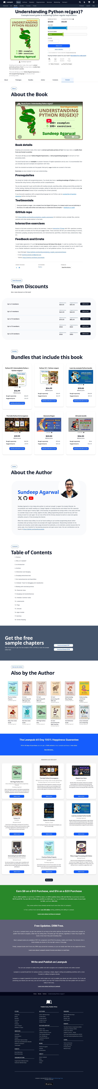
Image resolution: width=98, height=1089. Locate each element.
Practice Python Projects (49, 857)
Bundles (22, 5)
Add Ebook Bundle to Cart (17, 403)
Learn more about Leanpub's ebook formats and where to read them (49, 950)
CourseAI (17, 1034)
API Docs (41, 1039)
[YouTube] (31, 498)
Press (40, 1062)
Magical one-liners (81, 778)
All (11, 5)
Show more (49, 880)
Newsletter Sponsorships (21, 1039)
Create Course (43, 1020)
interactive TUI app (58, 228)
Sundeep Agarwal (26, 61)
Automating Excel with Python (17, 856)
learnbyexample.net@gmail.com (31, 255)
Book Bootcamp (19, 1054)
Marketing (57, 2)
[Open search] (80, 2)
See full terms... (49, 750)
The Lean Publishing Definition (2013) (73, 1034)
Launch (88, 5)
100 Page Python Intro (16, 782)
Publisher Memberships (21, 1062)
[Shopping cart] (89, 2)
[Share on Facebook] (19, 268)
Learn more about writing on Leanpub (49, 914)
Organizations (40, 2)
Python (40, 267)
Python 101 (17, 818)
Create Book (42, 1016)
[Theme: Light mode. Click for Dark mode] (84, 2)
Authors (24, 2)
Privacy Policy (67, 1046)
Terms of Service (68, 1043)
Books (15, 5)
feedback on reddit (69, 207)
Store (18, 2)
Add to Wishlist (59, 49)
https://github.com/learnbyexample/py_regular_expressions (35, 217)
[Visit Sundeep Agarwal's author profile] (69, 487)
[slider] (66, 28)
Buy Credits (67, 1016)
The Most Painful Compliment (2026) (73, 1027)
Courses (28, 5)
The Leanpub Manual (44, 1034)
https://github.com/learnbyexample (33, 529)
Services (49, 2)
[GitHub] (25, 498)
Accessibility (42, 1050)
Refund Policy (67, 1048)
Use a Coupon (18, 1025)
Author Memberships (44, 1014)
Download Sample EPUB (63, 649)
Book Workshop (19, 1052)
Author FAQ (42, 1028)
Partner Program (43, 1046)
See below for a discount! (78, 55)
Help (93, 5)
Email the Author (66, 267)
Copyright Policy (68, 1044)
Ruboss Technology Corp (57, 1078)
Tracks (34, 5)
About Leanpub (43, 1057)
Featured (5, 5)
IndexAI (16, 1038)
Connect (64, 2)
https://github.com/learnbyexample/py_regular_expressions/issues (46, 252)
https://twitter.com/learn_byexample (33, 257)
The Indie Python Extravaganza (49, 778)
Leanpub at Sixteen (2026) (70, 1028)
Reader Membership (71, 52)
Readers (31, 2)
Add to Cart (59, 45)
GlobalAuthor (18, 1036)
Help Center (67, 1020)
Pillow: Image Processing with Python (81, 856)
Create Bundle (42, 1018)
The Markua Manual (44, 1038)
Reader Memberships (69, 1014)
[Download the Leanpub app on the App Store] (49, 1084)
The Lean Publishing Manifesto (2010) (73, 1036)
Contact (41, 1060)
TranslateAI (17, 1045)
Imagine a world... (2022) (70, 1032)
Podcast (81, 5)
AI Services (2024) (68, 1030)
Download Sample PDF (63, 645)
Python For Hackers (49, 820)
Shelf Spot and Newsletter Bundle (23, 1041)
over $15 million (45, 909)
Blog (40, 1059)
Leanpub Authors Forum (45, 1032)
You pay (50, 38)
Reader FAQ (67, 1018)
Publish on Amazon (19, 1043)
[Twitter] (20, 498)
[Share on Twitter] (16, 268)
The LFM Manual (43, 1036)
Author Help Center (44, 1030)
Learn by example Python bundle (81, 816)
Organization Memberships (21, 1060)
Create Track (42, 1022)
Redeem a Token (19, 1027)
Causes (41, 1048)
